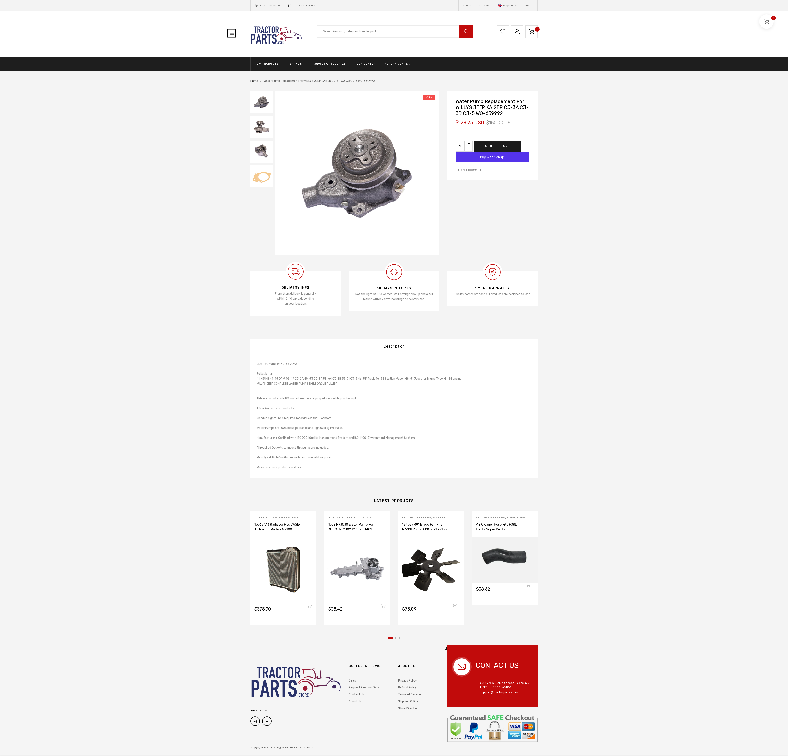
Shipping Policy (408, 701)
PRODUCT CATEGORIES (328, 63)
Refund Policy (407, 687)
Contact (484, 5)
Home (254, 81)
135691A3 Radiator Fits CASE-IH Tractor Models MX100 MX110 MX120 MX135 (277, 529)
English (507, 5)
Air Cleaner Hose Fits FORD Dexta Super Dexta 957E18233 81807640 (496, 529)
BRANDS (295, 63)
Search (353, 680)
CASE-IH (261, 517)
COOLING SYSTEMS (284, 517)
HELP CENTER (365, 63)
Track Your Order (304, 5)
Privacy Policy (407, 680)
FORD (511, 517)
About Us (355, 701)
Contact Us (356, 694)
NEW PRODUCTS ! (267, 63)
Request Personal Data (364, 687)
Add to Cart (498, 146)
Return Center (397, 63)
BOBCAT (334, 517)
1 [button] (390, 638)
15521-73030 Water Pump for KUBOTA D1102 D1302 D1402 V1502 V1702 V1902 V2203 (350, 529)
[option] (357, 173)
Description (394, 346)
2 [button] (395, 638)
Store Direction (270, 5)
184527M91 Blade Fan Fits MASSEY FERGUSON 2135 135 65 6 (424, 529)
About (467, 5)
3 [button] (399, 638)
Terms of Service (409, 694)
